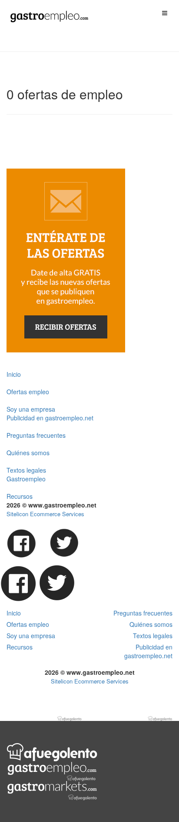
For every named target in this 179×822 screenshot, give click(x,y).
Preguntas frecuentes (36, 435)
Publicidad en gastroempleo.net (50, 417)
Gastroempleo (26, 478)
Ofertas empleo (28, 391)
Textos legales (26, 470)
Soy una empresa (31, 409)
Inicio (14, 374)
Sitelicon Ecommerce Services (45, 514)
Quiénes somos (28, 452)
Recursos (20, 496)
